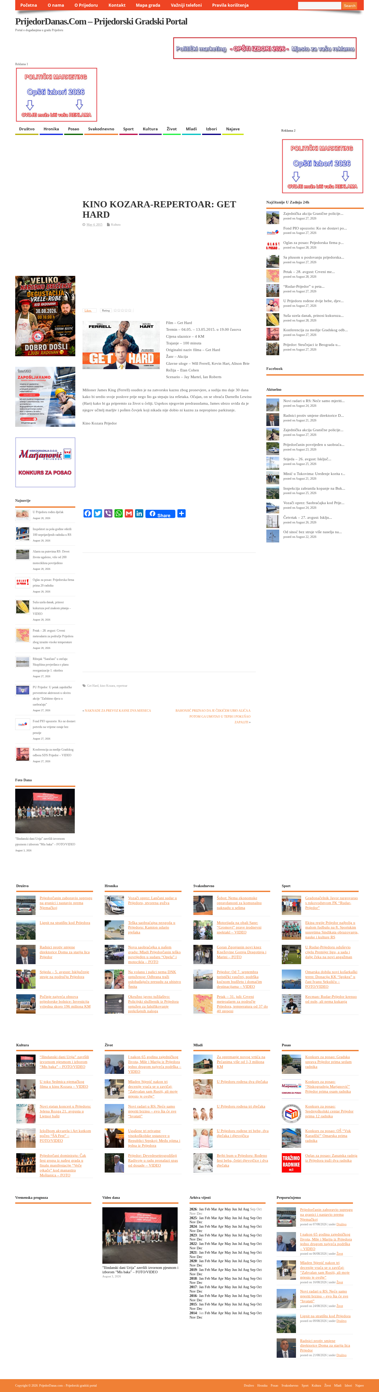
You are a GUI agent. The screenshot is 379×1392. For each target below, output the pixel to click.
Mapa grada (148, 5)
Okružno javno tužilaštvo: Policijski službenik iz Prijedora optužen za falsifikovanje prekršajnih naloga (153, 1003)
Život (172, 128)
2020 (193, 1261)
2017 (193, 1287)
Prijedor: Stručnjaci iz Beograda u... (312, 344)
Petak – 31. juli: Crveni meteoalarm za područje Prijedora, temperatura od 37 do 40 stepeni (242, 1003)
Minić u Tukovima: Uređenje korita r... (314, 473)
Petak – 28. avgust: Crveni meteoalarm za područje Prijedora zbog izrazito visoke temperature (53, 636)
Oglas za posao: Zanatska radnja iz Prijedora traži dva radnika (331, 1157)
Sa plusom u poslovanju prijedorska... (313, 257)
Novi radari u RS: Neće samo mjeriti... (314, 400)
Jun (234, 1209)
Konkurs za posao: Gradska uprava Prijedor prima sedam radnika (328, 1062)
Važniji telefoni (186, 5)
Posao (73, 128)
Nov (193, 1222)
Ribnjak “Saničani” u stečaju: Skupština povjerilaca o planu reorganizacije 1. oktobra (51, 664)
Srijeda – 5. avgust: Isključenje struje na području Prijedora (64, 974)
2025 (193, 1218)
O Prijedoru (86, 5)
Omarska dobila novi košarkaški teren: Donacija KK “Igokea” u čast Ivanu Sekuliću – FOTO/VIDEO (331, 979)
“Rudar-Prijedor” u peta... (304, 286)
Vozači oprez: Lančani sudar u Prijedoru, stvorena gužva (152, 900)
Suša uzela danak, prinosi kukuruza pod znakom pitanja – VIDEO (52, 608)
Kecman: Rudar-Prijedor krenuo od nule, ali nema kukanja (331, 999)
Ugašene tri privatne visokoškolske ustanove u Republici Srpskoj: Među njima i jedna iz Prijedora (154, 1138)
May (228, 1209)
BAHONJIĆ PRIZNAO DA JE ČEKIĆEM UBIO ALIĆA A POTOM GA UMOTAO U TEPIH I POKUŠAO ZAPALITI (213, 716)
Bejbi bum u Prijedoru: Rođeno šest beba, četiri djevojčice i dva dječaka (242, 1160)
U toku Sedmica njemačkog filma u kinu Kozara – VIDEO (64, 1084)
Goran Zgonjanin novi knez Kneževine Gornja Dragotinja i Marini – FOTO (241, 952)
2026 (193, 1209)
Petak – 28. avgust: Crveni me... (309, 271)
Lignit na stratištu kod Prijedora (65, 922)
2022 (193, 1244)
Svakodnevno (101, 128)
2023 (193, 1235)
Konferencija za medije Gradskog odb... (315, 330)
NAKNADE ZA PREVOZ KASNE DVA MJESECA (118, 710)
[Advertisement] (169, 268)
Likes (88, 310)
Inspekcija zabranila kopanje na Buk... (314, 488)
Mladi (191, 128)
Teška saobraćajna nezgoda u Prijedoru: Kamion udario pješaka (151, 927)
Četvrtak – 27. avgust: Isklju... (307, 517)
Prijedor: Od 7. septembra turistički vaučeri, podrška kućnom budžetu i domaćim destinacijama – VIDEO (239, 979)
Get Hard (92, 685)
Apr (221, 1209)
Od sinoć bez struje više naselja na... (312, 532)
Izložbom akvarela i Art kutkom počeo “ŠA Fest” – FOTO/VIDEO (65, 1135)
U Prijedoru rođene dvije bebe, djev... (313, 301)
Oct (259, 1218)
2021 (193, 1252)
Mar (214, 1209)
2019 (193, 1270)
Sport (128, 128)
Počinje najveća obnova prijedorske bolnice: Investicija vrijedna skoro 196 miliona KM (65, 1001)
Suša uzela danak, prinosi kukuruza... (313, 315)
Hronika (51, 128)
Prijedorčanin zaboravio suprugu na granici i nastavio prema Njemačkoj (66, 903)
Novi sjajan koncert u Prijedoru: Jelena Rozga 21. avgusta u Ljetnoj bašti (65, 1111)
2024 (193, 1226)
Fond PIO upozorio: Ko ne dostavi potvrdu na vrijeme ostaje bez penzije (54, 727)
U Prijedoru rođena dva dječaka (242, 1081)
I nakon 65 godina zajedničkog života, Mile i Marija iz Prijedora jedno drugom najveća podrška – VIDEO (154, 1064)
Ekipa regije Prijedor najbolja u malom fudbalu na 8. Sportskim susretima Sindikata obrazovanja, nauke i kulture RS (331, 929)
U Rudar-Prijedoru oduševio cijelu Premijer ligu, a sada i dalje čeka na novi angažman (328, 952)
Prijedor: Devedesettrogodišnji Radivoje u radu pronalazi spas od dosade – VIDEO (153, 1160)
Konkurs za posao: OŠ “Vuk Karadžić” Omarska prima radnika (328, 1135)
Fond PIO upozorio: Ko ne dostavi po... (315, 228)
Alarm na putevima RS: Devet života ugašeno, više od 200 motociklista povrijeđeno (51, 557)
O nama (56, 5)
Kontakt (117, 5)
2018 (193, 1278)
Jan (201, 1209)
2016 (193, 1296)
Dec (199, 1222)
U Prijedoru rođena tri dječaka (241, 1106)
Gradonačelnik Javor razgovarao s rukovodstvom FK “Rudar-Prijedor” (331, 903)
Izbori (211, 128)
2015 (193, 1304)
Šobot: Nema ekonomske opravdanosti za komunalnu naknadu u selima (239, 903)
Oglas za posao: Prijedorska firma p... (313, 242)
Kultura (150, 128)
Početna (28, 5)
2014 (193, 1313)
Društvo (27, 128)
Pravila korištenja (230, 5)
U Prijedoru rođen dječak (48, 512)
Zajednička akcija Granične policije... (313, 213)
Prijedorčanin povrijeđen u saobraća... (313, 444)
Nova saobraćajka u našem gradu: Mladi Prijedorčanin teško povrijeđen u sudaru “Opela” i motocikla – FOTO (154, 954)
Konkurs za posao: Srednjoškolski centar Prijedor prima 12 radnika (329, 1111)
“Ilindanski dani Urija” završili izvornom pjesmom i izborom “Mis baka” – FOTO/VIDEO (64, 1062)
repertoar (122, 685)
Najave (233, 128)
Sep (253, 1218)
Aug (246, 1209)
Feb (207, 1209)
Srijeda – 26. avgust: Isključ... (307, 459)
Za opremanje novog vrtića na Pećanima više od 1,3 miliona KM (241, 1062)
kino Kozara (107, 685)
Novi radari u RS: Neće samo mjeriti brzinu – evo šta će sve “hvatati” (152, 1111)
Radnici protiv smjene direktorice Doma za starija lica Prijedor (65, 952)
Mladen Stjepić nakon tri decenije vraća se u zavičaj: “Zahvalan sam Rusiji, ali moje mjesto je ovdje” (153, 1088)
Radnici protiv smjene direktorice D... (313, 415)
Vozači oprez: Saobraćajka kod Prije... (313, 502)
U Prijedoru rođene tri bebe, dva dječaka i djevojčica (243, 1133)
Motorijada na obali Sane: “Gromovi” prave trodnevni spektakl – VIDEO (239, 927)
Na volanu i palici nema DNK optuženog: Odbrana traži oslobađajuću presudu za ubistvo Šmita (154, 979)
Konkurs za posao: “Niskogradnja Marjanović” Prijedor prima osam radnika (328, 1086)
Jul (240, 1209)
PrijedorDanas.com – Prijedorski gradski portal (101, 21)
